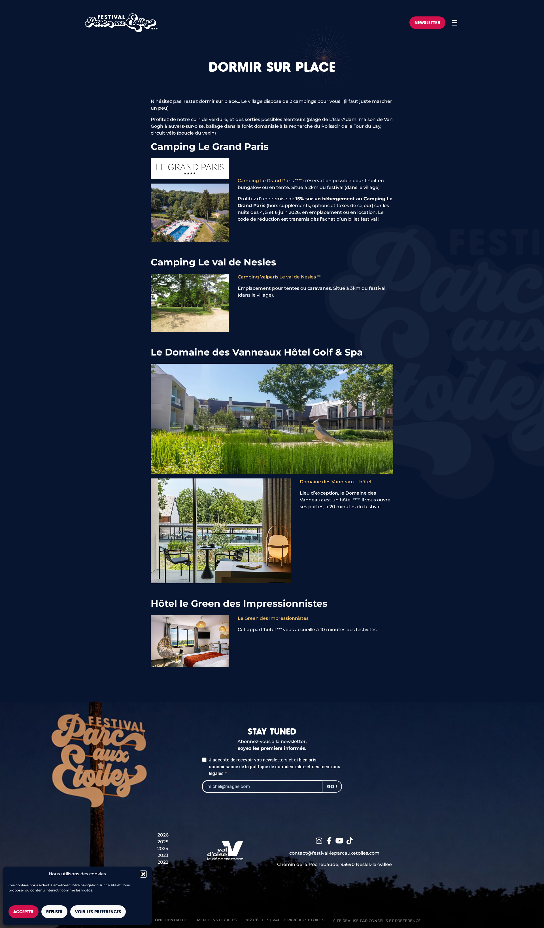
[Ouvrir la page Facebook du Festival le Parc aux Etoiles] (329, 840)
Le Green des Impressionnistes (273, 618)
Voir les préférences (98, 911)
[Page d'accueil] (121, 23)
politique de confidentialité (277, 766)
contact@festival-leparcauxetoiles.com (334, 853)
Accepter (23, 911)
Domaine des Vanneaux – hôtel (335, 481)
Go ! (332, 786)
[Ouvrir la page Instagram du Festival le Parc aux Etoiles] (319, 840)
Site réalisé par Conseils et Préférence (377, 921)
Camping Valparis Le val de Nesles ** (279, 277)
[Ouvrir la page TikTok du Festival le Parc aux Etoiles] (349, 840)
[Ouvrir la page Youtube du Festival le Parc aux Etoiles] (339, 840)
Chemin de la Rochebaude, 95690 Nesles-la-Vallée (334, 864)
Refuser (54, 911)
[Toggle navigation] (454, 22)
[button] (143, 874)
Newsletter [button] (427, 22)
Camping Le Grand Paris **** (270, 180)
